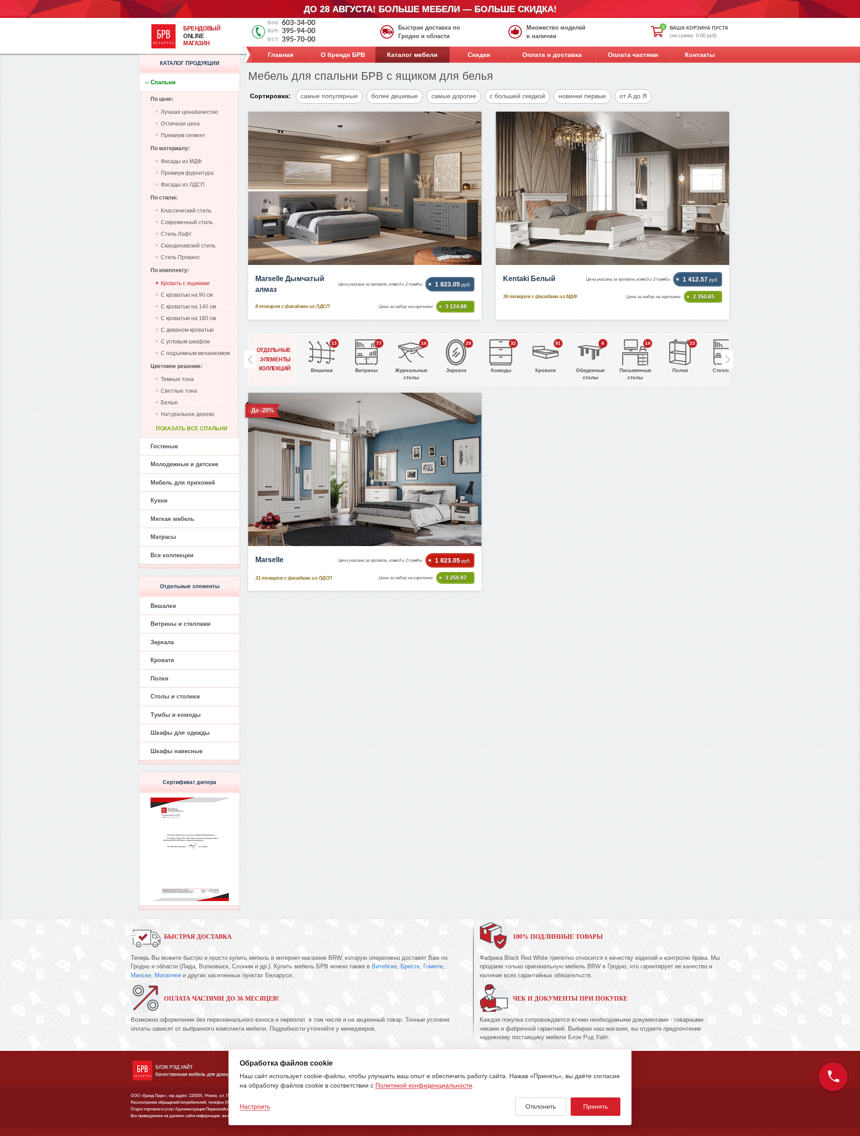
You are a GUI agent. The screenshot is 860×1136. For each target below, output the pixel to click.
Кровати (162, 660)
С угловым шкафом (185, 341)
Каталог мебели (412, 54)
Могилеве (168, 975)
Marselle (269, 560)
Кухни (159, 500)
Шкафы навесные (176, 751)
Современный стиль (187, 222)
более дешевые (394, 96)
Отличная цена (180, 124)
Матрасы (163, 536)
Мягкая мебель (172, 519)
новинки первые (582, 96)
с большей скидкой (517, 96)
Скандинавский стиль (188, 246)
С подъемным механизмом (195, 353)
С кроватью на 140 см (188, 307)
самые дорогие (453, 96)
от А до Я (633, 96)
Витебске (384, 966)
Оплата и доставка (552, 54)
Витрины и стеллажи (180, 623)
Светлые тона (179, 391)
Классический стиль (186, 211)
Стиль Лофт (176, 234)
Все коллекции (172, 555)
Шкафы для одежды (180, 732)
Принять (595, 1106)
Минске (141, 975)
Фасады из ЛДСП (183, 185)
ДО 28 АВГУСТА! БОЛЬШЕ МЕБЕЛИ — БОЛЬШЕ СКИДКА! (430, 9)
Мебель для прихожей (182, 482)
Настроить (255, 1106)
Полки (159, 678)
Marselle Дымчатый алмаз (289, 284)
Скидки (479, 54)
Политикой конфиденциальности (423, 1085)
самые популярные (329, 96)
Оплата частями (633, 54)
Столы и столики (175, 696)
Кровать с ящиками (185, 283)
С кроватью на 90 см (187, 295)
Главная (280, 54)
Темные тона (177, 379)
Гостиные (164, 446)
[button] (727, 360)
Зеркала (162, 642)
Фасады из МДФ (181, 161)
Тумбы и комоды (175, 714)
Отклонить (540, 1106)
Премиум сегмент (183, 135)
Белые (169, 402)
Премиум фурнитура (187, 173)
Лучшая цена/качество (189, 112)
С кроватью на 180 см (188, 318)
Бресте (410, 966)
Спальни (163, 82)
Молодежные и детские (184, 464)
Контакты (700, 54)
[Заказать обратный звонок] (833, 1076)
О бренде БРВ (343, 54)
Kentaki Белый (529, 278)
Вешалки (163, 606)
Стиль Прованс (180, 257)
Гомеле (433, 966)
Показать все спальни (192, 428)
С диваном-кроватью (187, 330)
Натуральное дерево (188, 414)
